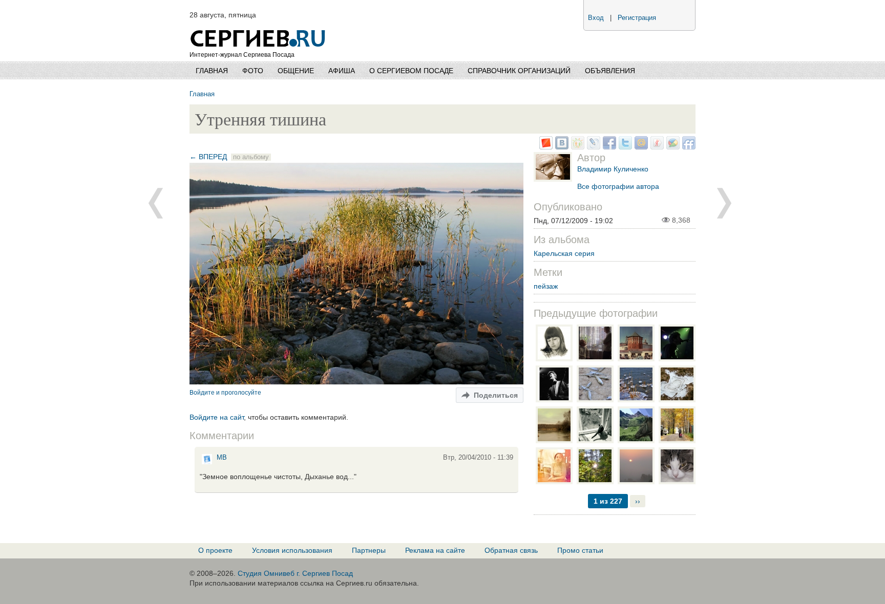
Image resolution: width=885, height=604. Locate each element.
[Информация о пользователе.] (207, 464)
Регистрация (637, 17)
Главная (212, 71)
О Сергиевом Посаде (411, 71)
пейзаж (546, 286)
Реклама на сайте (435, 550)
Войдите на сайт (216, 417)
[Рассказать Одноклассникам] (576, 147)
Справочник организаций (519, 71)
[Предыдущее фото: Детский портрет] (724, 203)
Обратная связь (511, 550)
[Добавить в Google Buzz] (672, 147)
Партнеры (369, 550)
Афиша (341, 71)
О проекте (215, 550)
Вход (596, 17)
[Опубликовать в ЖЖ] (592, 147)
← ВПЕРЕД (208, 157)
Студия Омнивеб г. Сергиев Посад (295, 573)
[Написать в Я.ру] (656, 147)
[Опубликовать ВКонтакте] (560, 147)
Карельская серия (564, 253)
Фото (252, 71)
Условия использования (292, 550)
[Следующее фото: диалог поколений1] (156, 203)
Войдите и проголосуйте (225, 392)
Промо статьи (580, 550)
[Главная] (258, 25)
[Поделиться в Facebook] (608, 147)
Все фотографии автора (618, 186)
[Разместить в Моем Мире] (640, 147)
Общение (296, 71)
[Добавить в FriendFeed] (688, 147)
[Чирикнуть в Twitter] (624, 147)
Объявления (610, 71)
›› (637, 501)
